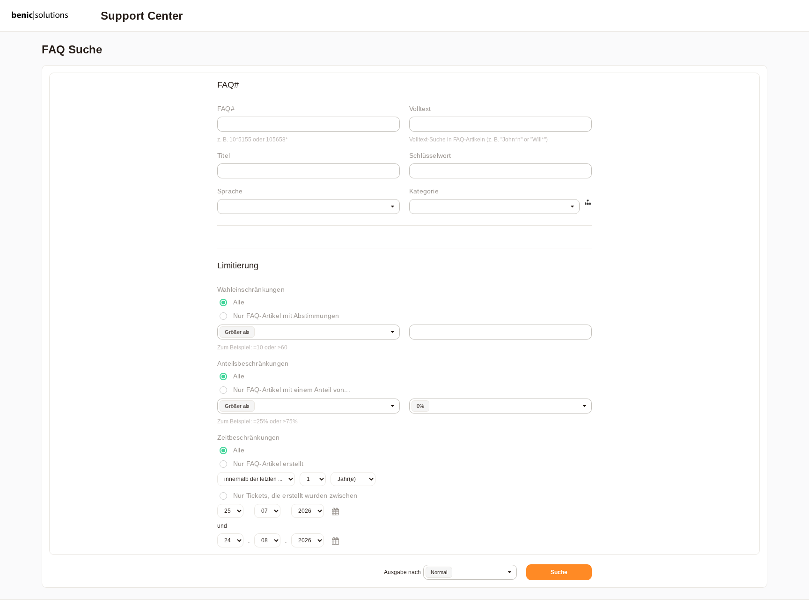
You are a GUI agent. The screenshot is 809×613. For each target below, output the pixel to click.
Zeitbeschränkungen (248, 437)
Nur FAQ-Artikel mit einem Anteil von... (291, 389)
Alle (238, 302)
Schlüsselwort (430, 155)
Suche (559, 572)
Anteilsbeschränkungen (252, 363)
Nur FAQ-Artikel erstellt (268, 463)
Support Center (142, 15)
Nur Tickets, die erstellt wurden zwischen (295, 495)
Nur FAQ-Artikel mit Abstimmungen (286, 315)
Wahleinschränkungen (251, 289)
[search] (308, 206)
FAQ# (226, 108)
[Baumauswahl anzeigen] (588, 203)
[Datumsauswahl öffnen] (335, 511)
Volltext (420, 108)
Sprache (230, 191)
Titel (223, 155)
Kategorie (424, 191)
